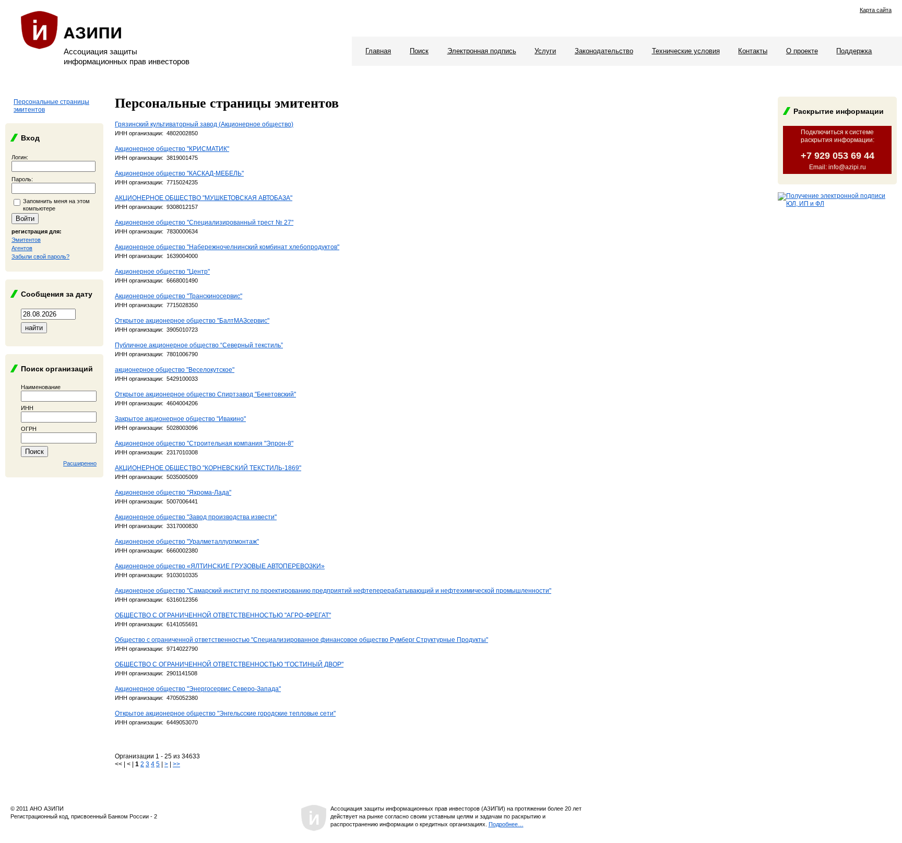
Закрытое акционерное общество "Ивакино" (180, 419)
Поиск (419, 51)
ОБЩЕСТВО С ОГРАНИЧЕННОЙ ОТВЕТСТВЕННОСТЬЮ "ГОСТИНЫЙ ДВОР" (229, 664)
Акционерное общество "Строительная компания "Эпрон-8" (204, 443)
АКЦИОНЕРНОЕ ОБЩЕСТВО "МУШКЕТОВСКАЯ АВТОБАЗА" (203, 198)
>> (176, 764)
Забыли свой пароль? (40, 256)
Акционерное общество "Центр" (162, 271)
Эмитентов (26, 240)
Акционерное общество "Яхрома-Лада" (173, 492)
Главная (378, 51)
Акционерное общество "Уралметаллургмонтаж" (187, 541)
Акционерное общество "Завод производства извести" (196, 517)
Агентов (21, 248)
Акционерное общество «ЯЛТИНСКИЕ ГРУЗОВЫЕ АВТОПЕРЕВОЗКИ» (220, 566)
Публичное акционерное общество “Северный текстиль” (199, 345)
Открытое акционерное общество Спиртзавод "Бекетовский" (205, 394)
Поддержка (854, 51)
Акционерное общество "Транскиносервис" (178, 296)
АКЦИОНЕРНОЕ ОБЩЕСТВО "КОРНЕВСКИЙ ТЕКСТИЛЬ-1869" (208, 468)
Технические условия (686, 51)
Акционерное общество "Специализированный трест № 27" (204, 222)
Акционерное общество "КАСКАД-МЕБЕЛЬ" (179, 173)
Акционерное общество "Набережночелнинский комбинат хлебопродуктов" (227, 247)
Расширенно (80, 463)
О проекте (802, 51)
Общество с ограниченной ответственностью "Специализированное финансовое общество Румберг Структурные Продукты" (301, 639)
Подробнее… (506, 824)
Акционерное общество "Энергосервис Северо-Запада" (198, 689)
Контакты (752, 51)
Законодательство (604, 51)
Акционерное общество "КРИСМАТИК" (172, 149)
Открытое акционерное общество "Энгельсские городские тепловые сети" (225, 713)
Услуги (545, 51)
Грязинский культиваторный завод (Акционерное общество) (204, 124)
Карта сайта (876, 10)
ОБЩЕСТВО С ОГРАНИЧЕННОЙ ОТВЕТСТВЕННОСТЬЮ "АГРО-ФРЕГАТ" (223, 615)
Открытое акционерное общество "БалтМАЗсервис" (192, 320)
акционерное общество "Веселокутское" (174, 369)
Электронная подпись (481, 51)
